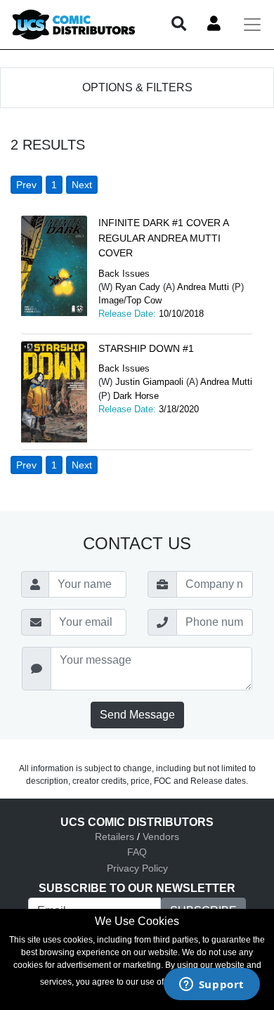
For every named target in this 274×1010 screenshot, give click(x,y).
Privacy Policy (137, 868)
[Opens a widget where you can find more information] (211, 985)
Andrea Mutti (203, 287)
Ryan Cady (137, 287)
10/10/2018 (181, 313)
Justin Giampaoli (149, 381)
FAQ (137, 852)
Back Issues (124, 273)
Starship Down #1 (146, 348)
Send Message (137, 715)
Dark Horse (136, 396)
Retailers (114, 836)
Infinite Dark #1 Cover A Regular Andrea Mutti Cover (163, 237)
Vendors (161, 836)
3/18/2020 (179, 409)
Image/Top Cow (130, 300)
